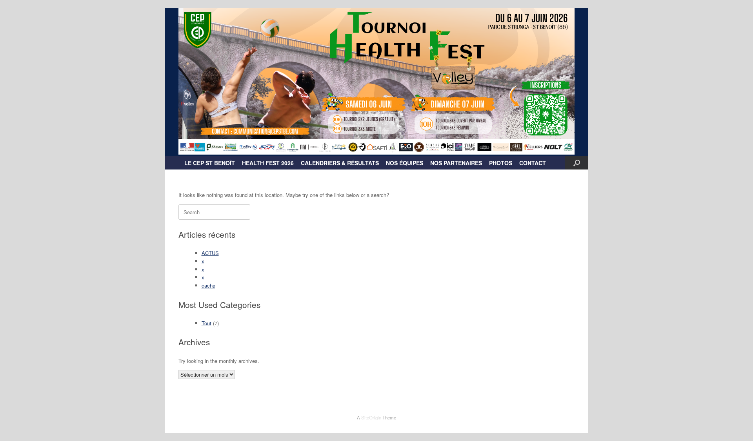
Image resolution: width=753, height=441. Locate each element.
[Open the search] (576, 162)
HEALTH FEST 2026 (268, 163)
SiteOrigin (371, 417)
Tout (206, 323)
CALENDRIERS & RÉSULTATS (340, 163)
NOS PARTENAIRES (456, 163)
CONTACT (532, 163)
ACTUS (210, 253)
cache (208, 285)
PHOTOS (500, 163)
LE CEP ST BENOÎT (209, 163)
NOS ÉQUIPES (404, 163)
